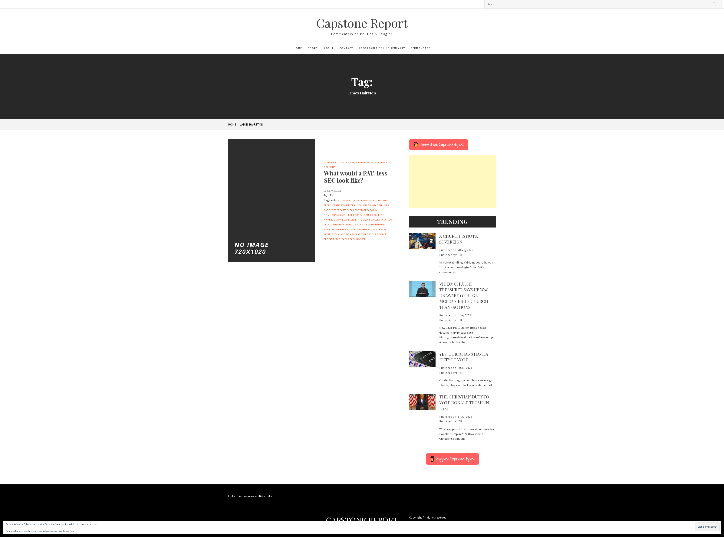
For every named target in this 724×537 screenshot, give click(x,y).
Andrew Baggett (366, 200)
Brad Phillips (380, 205)
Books (313, 48)
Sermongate (420, 48)
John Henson (376, 224)
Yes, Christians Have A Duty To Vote (463, 357)
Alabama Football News (339, 162)
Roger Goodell (378, 234)
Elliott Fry (355, 219)
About (329, 48)
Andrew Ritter (345, 205)
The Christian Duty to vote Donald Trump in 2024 (464, 402)
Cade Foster (331, 210)
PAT (384, 229)
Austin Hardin (363, 205)
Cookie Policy (69, 530)
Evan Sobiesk (371, 219)
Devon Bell (341, 219)
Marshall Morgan (335, 229)
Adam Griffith (347, 200)
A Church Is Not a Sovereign (458, 239)
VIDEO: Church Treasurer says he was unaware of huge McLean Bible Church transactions (463, 295)
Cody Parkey (361, 210)
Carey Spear (347, 210)
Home (298, 48)
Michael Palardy (357, 229)
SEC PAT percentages (336, 239)
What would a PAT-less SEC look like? (355, 176)
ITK (331, 195)
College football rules (357, 215)
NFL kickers (375, 229)
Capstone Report (362, 23)
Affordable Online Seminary (382, 48)
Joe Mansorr (359, 224)
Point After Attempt (355, 234)
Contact (346, 48)
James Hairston (341, 224)
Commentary (362, 162)
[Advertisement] (452, 181)
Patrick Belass (333, 234)
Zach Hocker (358, 239)
